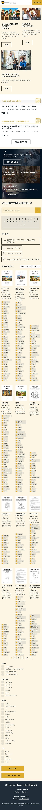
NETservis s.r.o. (35, 803)
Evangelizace (9, 666)
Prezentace (8, 759)
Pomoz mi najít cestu (6, 514)
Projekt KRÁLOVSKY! (27, 25)
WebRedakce (25, 803)
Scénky (7, 738)
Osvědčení (8, 730)
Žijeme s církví (14, 254)
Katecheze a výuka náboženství (14, 669)
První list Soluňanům (20, 289)
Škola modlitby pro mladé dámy (23, 260)
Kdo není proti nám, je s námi (35, 586)
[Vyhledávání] (29, 2)
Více (6, 45)
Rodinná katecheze (10, 672)
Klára (17, 403)
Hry (6, 709)
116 (27, 658)
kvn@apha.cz (24, 799)
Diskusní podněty (10, 706)
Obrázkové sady (10, 725)
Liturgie (7, 714)
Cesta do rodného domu (20, 514)
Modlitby (7, 722)
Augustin (5, 288)
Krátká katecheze (10, 711)
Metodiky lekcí (9, 719)
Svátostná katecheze (11, 674)
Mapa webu (5, 803)
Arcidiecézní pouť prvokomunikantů (10, 75)
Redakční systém (15, 803)
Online (7, 756)
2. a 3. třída (8, 682)
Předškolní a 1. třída (11, 695)
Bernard (4, 403)
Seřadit (29, 266)
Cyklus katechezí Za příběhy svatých (9, 26)
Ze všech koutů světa (34, 403)
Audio (6, 751)
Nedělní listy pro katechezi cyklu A (21, 241)
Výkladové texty (10, 741)
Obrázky (7, 727)
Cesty (6, 703)
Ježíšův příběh (14, 248)
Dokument (8, 754)
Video (6, 762)
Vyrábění (8, 743)
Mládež (7, 693)
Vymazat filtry (12, 775)
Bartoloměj (34, 288)
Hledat (12, 768)
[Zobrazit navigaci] (37, 2)
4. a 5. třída (8, 685)
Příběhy (7, 735)
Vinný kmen (33, 514)
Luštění (7, 717)
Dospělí (7, 690)
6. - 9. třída (8, 687)
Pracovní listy (9, 733)
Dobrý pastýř (20, 586)
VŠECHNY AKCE (21, 142)
